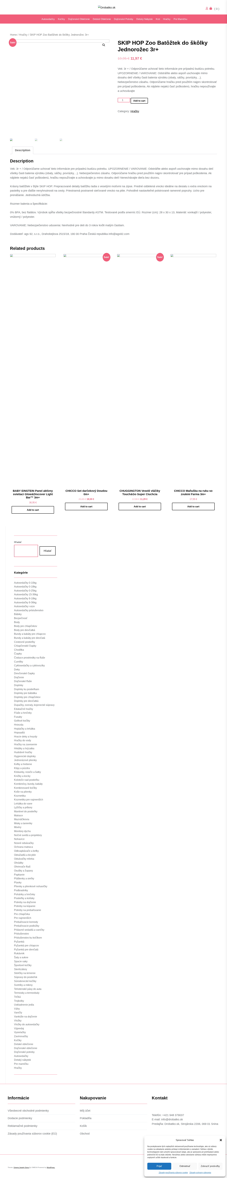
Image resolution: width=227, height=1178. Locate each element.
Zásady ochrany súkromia (200, 1173)
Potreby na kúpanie (24, 906)
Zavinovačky (21, 1036)
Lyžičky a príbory (23, 807)
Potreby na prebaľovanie (27, 910)
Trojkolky (19, 1001)
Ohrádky (18, 862)
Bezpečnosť (20, 618)
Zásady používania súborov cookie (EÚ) (32, 1133)
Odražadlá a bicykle (25, 855)
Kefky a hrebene (23, 764)
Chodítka (19, 649)
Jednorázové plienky (25, 760)
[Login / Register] (208, 8)
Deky (17, 669)
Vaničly (18, 1012)
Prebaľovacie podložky (26, 925)
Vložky (17, 1020)
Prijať (159, 1166)
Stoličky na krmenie (25, 973)
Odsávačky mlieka (24, 858)
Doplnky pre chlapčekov (27, 697)
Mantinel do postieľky (25, 811)
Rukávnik (19, 953)
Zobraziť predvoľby (210, 1166)
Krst (158, 19)
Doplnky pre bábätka (25, 693)
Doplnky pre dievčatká (26, 701)
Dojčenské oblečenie (79, 19)
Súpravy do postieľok (25, 977)
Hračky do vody (22, 740)
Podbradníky (21, 890)
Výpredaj (19, 1028)
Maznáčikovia (21, 819)
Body (17, 622)
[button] (220, 1140)
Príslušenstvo (21, 933)
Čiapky (18, 653)
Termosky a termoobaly (26, 993)
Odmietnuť (184, 1166)
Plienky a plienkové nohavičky (30, 886)
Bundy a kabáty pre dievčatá (29, 638)
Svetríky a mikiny (23, 985)
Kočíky (61, 19)
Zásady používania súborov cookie (173, 1173)
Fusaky (18, 717)
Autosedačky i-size (24, 606)
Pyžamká (19, 941)
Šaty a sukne (21, 957)
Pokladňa (85, 1118)
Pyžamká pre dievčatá (26, 949)
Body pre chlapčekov (25, 626)
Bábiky (18, 614)
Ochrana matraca (23, 847)
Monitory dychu (22, 831)
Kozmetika (20, 795)
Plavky (17, 882)
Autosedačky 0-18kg (25, 586)
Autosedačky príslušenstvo (28, 610)
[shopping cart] (212, 8)
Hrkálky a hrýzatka (24, 748)
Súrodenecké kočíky (25, 981)
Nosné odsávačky (24, 843)
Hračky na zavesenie (25, 744)
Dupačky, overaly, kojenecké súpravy (34, 705)
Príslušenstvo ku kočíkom (28, 937)
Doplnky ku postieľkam (26, 689)
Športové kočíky (23, 965)
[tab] (22, 150)
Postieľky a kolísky (24, 898)
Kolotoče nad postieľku (26, 780)
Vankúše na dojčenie (25, 1016)
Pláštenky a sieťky (24, 878)
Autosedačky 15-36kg (26, 594)
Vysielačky (20, 1032)
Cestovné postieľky (24, 642)
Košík (83, 1125)
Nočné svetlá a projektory (28, 835)
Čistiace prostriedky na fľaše (29, 657)
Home (13, 34)
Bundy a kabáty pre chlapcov (30, 634)
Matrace (18, 815)
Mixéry (17, 827)
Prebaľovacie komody (26, 922)
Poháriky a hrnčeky (24, 894)
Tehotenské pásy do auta (27, 989)
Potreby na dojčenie (25, 902)
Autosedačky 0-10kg (25, 582)
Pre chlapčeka (22, 914)
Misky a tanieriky (23, 823)
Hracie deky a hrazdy (25, 736)
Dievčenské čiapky (24, 673)
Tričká (17, 997)
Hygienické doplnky (25, 756)
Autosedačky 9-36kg (25, 602)
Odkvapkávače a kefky (26, 851)
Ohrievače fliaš (22, 866)
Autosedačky (48, 19)
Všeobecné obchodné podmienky (28, 1110)
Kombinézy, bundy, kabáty (28, 784)
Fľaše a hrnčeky (23, 713)
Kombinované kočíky (25, 788)
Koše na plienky (23, 791)
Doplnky (18, 685)
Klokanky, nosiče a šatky (27, 772)
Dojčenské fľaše (23, 681)
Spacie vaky (20, 961)
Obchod (85, 1133)
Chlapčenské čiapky (25, 645)
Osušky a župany (23, 870)
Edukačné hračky (23, 709)
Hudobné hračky (23, 752)
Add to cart (139, 100)
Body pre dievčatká (24, 630)
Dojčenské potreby (123, 19)
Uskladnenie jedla (24, 1004)
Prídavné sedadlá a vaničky (29, 929)
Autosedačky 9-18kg (25, 598)
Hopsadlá (19, 732)
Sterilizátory (20, 969)
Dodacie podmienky (20, 1118)
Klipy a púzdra (22, 768)
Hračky (166, 19)
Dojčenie (19, 677)
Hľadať (18, 542)
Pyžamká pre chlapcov (26, 945)
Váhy (17, 1008)
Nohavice (19, 839)
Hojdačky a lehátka (24, 728)
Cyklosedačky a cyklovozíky (29, 665)
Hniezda (18, 724)
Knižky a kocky (22, 776)
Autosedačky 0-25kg (25, 590)
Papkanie (19, 874)
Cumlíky (18, 661)
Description (22, 150)
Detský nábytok (144, 19)
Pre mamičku (180, 19)
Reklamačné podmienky (22, 1125)
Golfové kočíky (22, 720)
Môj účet (85, 1110)
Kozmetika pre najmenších (28, 799)
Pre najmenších (22, 918)
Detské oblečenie (102, 19)
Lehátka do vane (23, 803)
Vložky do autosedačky (26, 1024)
